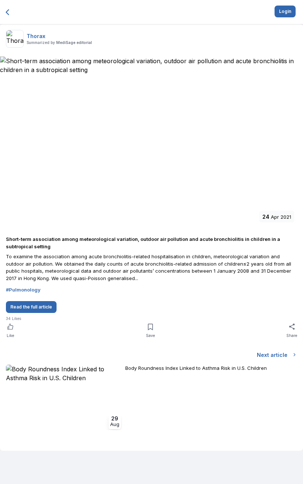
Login (285, 11)
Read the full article (31, 307)
